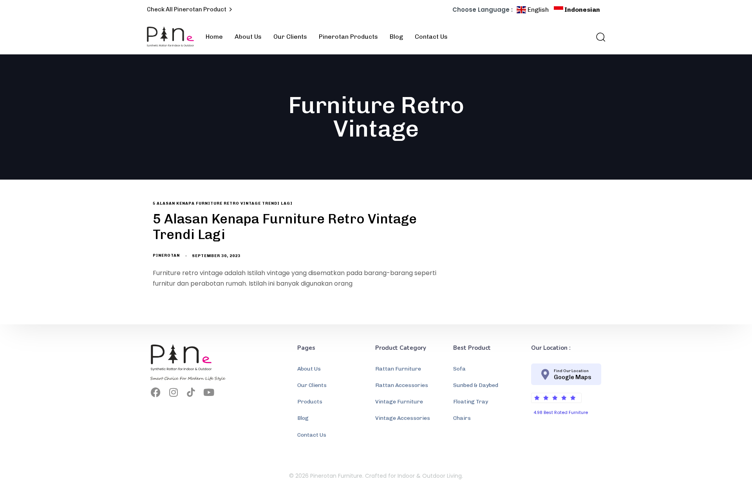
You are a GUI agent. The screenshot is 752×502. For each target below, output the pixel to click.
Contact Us (431, 36)
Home (214, 36)
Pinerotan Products (348, 36)
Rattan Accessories (401, 385)
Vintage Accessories (402, 418)
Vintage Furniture (399, 402)
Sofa (459, 368)
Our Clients (290, 36)
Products (309, 402)
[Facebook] (156, 392)
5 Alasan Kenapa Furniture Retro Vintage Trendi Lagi (223, 203)
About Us (248, 36)
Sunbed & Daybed (475, 385)
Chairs (462, 418)
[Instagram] (173, 392)
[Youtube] (208, 392)
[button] (598, 36)
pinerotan (166, 255)
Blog (396, 36)
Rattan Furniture (398, 368)
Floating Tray (470, 402)
